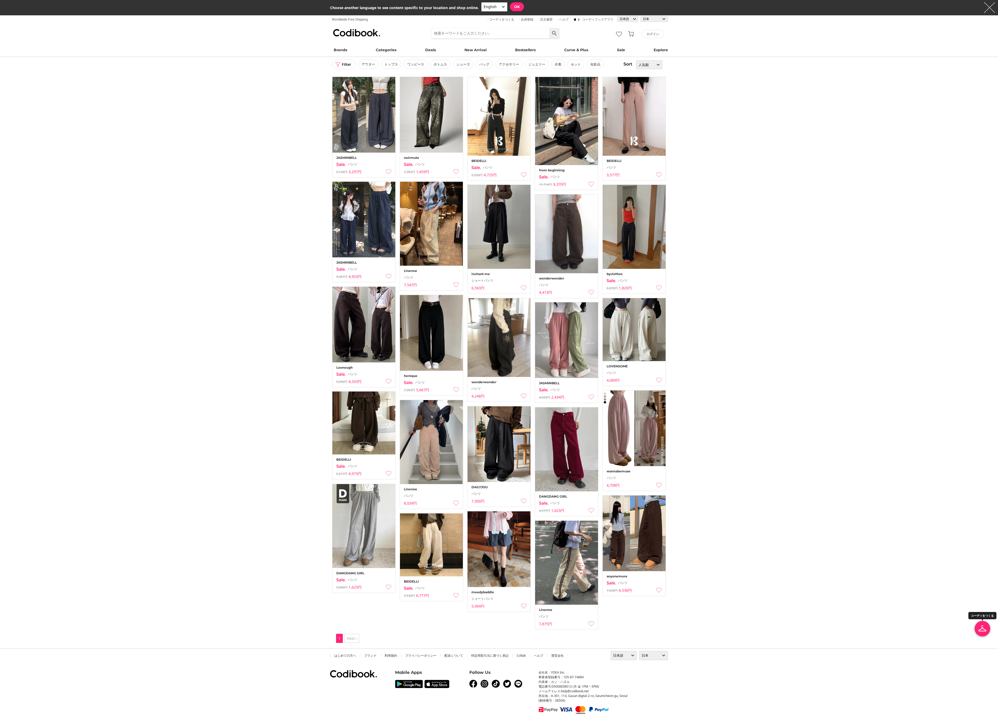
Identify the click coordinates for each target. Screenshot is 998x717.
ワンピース (415, 64)
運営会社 (557, 655)
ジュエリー (536, 64)
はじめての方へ (345, 655)
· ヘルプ (563, 19)
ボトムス (440, 64)
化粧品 (595, 64)
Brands (340, 50)
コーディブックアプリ (597, 19)
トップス (391, 64)
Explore (661, 50)
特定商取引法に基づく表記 (490, 655)
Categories (386, 50)
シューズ (463, 64)
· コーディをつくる (501, 19)
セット (576, 64)
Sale (621, 50)
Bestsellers (525, 50)
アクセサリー (509, 64)
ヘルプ (538, 655)
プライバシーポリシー (420, 655)
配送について (453, 655)
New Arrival (475, 50)
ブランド (370, 655)
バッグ (484, 64)
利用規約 (391, 655)
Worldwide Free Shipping (350, 19)
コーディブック (356, 32)
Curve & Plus (576, 50)
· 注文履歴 (546, 19)
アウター (368, 64)
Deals (430, 50)
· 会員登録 (526, 19)
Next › (352, 638)
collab (521, 655)
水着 (558, 64)
